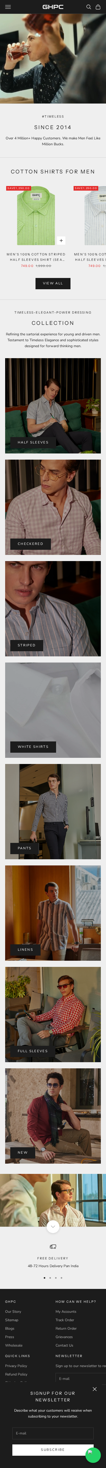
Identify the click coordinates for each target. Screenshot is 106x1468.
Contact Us (64, 1345)
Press (9, 1337)
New (23, 1152)
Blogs (9, 1328)
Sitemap (11, 1320)
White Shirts (33, 747)
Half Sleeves (33, 442)
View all (53, 283)
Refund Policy (16, 1374)
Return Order (66, 1328)
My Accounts (66, 1311)
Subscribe (53, 1450)
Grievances (64, 1337)
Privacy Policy (16, 1365)
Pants (25, 848)
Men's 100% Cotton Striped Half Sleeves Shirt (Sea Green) (36, 257)
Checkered (30, 544)
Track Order (65, 1320)
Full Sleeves (33, 1051)
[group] (53, 1200)
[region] (53, 1256)
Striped (27, 645)
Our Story (13, 1311)
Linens (25, 949)
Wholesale (13, 1345)
